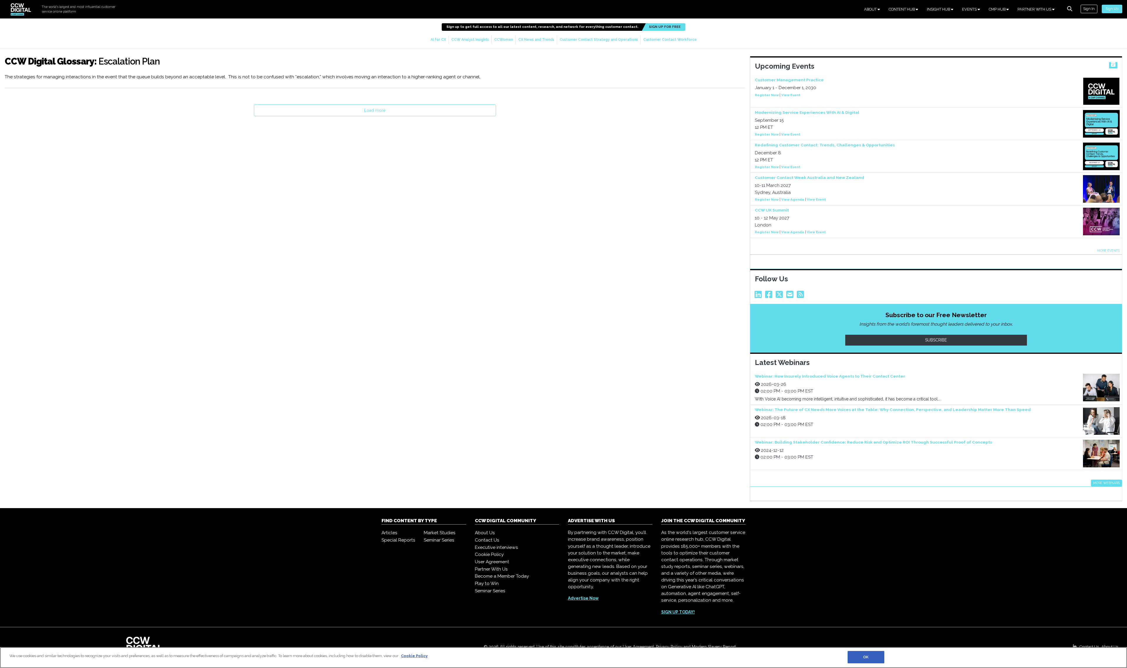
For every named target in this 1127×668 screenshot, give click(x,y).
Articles (389, 532)
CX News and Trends (536, 39)
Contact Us (487, 540)
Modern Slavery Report (714, 647)
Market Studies (439, 532)
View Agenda (792, 199)
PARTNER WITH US (1035, 9)
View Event (790, 95)
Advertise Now (583, 598)
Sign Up (1112, 8)
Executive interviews (496, 547)
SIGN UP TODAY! (678, 612)
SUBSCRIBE (936, 340)
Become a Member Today (502, 576)
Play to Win (487, 583)
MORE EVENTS (1108, 250)
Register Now (767, 95)
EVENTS (970, 9)
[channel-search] (1069, 8)
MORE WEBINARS (1106, 483)
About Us (485, 532)
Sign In (1089, 8)
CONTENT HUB (902, 9)
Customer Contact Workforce (670, 39)
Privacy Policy (669, 647)
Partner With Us (491, 569)
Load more (374, 110)
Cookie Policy (489, 554)
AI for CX (438, 39)
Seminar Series (439, 540)
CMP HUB (997, 9)
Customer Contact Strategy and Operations (599, 39)
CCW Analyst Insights (470, 39)
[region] (563, 657)
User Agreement (492, 561)
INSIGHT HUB (939, 9)
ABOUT (871, 9)
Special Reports (398, 540)
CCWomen (503, 39)
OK (865, 657)
